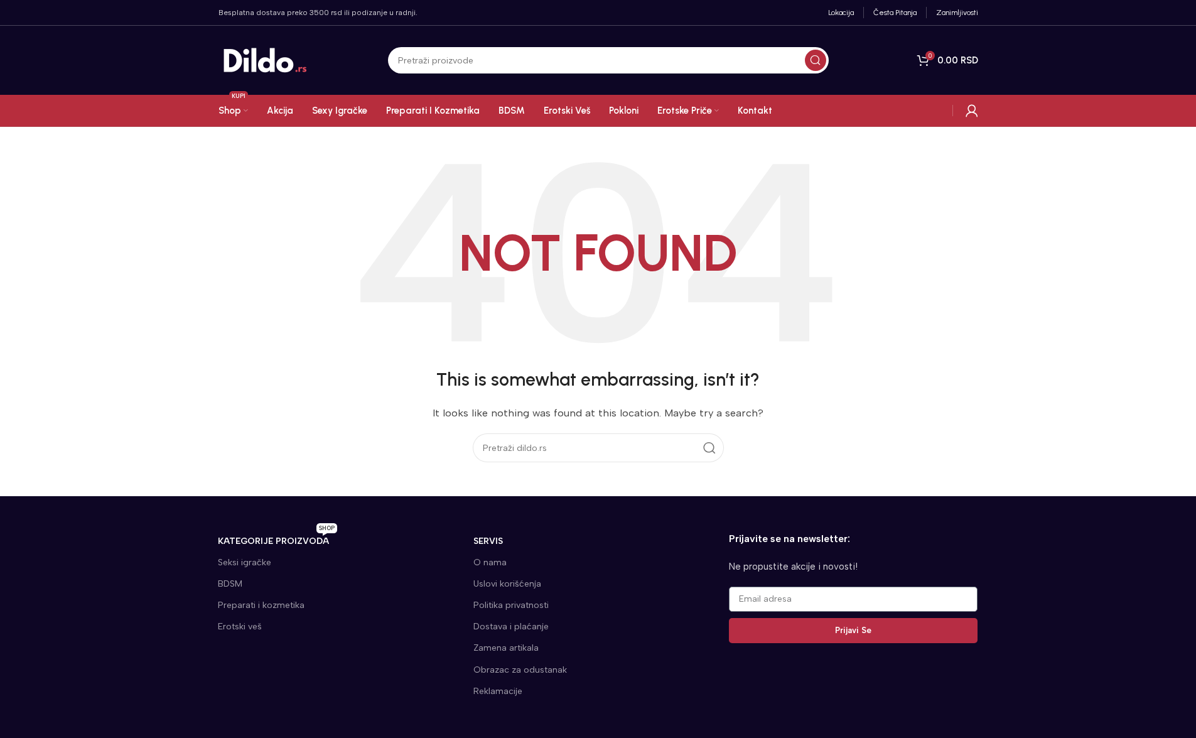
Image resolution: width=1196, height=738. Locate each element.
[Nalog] (971, 110)
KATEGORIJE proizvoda (276, 538)
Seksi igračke (244, 562)
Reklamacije (497, 691)
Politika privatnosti (511, 605)
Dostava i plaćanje (511, 626)
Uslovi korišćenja (507, 583)
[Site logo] (265, 59)
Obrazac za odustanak (520, 670)
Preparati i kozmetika (261, 605)
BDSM (230, 583)
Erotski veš (240, 626)
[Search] (815, 60)
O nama (490, 562)
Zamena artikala (506, 648)
